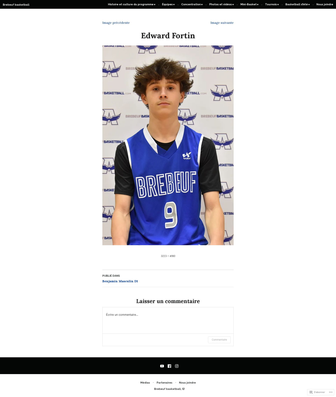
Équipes (167, 4)
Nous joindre (324, 4)
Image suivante (222, 23)
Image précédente (116, 23)
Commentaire (219, 339)
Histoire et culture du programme (130, 4)
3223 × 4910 (168, 256)
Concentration (191, 4)
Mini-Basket (248, 4)
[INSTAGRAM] (176, 365)
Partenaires (164, 382)
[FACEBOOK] (169, 365)
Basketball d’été (296, 4)
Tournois (271, 4)
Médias (145, 382)
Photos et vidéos (220, 4)
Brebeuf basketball (16, 4)
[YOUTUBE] (163, 365)
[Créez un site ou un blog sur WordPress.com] (183, 389)
